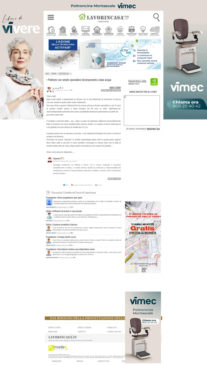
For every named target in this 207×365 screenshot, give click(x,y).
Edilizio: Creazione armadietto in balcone (61, 225)
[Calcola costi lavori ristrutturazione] (62, 31)
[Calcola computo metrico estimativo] (154, 31)
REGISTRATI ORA (137, 81)
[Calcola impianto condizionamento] (108, 31)
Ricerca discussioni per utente (62, 88)
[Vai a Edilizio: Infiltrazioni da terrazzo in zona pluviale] (49, 218)
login (115, 88)
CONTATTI (82, 332)
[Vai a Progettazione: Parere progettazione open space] (49, 205)
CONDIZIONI (56, 361)
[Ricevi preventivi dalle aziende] (51, 31)
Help (66, 185)
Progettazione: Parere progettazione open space (64, 198)
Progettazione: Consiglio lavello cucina (61, 237)
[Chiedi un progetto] (74, 31)
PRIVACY (80, 361)
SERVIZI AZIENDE (84, 328)
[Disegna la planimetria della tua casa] (85, 31)
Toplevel (56, 159)
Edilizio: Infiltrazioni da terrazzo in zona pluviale (64, 211)
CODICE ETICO (103, 361)
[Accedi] (154, 85)
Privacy (99, 185)
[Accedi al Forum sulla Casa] (120, 31)
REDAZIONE (53, 332)
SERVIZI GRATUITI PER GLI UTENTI (143, 92)
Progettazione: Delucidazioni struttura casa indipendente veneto (70, 249)
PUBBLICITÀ (112, 328)
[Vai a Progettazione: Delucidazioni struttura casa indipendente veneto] (48, 255)
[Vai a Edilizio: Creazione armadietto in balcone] (48, 231)
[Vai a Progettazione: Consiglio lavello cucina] (48, 243)
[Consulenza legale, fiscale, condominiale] (131, 31)
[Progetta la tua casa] (103, 319)
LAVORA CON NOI (114, 332)
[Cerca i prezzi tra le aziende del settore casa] (143, 31)
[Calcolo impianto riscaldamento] (97, 31)
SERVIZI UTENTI (54, 328)
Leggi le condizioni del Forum (82, 185)
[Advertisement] (84, 278)
